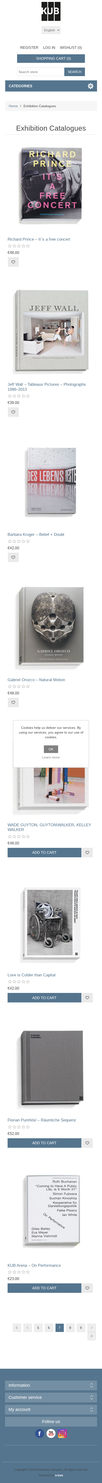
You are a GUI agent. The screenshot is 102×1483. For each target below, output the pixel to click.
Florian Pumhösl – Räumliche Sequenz (42, 1120)
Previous (27, 1328)
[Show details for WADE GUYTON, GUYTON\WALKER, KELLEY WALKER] (51, 772)
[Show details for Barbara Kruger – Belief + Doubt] (51, 482)
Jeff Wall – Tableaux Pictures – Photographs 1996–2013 (47, 386)
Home (13, 106)
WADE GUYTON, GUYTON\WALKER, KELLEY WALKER (49, 827)
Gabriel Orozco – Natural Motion (36, 680)
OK (51, 749)
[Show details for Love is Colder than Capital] (51, 922)
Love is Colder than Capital (32, 975)
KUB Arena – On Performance (34, 1265)
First (17, 1328)
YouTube (51, 1433)
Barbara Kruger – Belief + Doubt (36, 534)
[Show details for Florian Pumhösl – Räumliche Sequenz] (51, 1067)
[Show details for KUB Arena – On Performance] (51, 1212)
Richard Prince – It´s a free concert (39, 239)
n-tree (59, 1475)
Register (29, 48)
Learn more (51, 757)
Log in (49, 48)
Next (92, 1328)
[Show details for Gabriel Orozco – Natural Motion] (51, 627)
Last (92, 1336)
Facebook (39, 1433)
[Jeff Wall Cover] (51, 331)
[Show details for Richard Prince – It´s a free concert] (51, 186)
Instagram (62, 1433)
